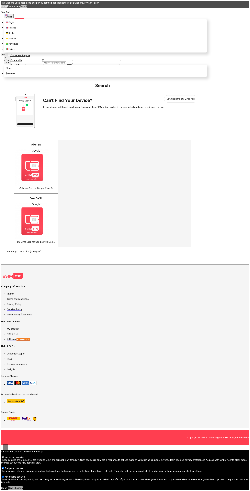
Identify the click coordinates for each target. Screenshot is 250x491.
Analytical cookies (13, 468)
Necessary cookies (14, 457)
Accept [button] (23, 6)
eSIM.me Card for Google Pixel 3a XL (36, 242)
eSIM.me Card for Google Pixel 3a (36, 188)
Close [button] (4, 6)
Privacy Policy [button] (91, 2)
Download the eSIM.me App (181, 98)
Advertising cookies (14, 476)
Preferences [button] (13, 6)
